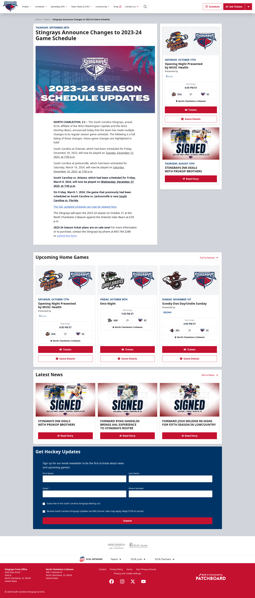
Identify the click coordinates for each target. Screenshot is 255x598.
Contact (102, 569)
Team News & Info (80, 6)
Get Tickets (235, 6)
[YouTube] (143, 581)
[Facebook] (111, 581)
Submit (127, 520)
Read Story (192, 178)
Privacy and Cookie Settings (127, 573)
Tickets (25, 6)
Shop (115, 6)
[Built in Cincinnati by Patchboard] (211, 577)
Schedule (39, 6)
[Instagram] (122, 581)
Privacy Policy (116, 569)
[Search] (145, 6)
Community (101, 6)
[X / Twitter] (133, 581)
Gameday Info (58, 6)
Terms (129, 569)
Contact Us (130, 6)
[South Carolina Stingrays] (10, 6)
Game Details (193, 119)
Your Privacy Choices (146, 569)
